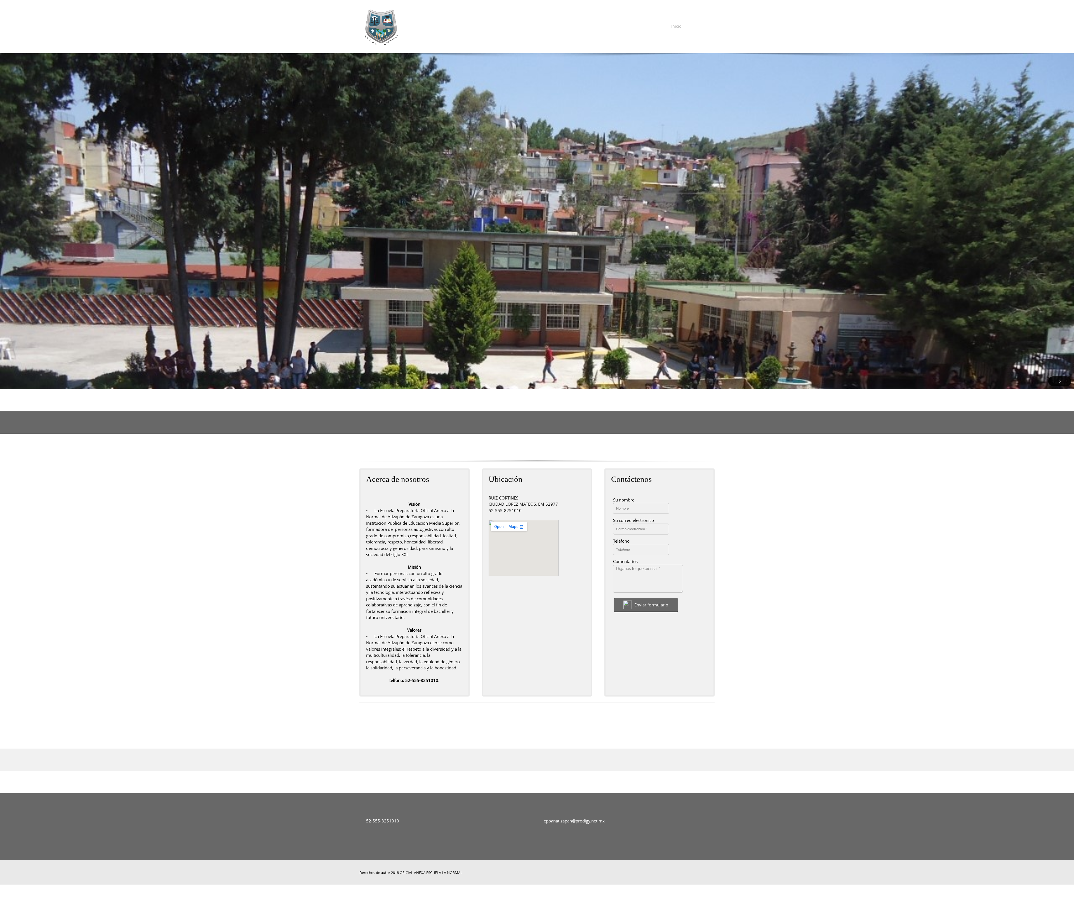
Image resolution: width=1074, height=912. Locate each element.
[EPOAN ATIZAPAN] (380, 27)
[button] (1053, 381)
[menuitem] (674, 26)
